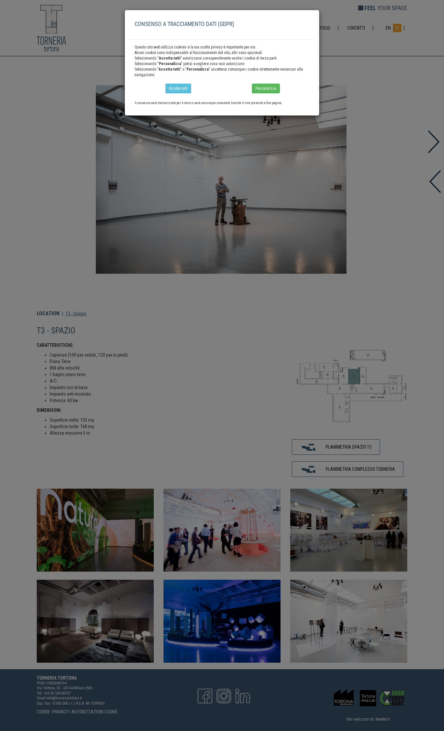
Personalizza (265, 88)
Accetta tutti (178, 88)
